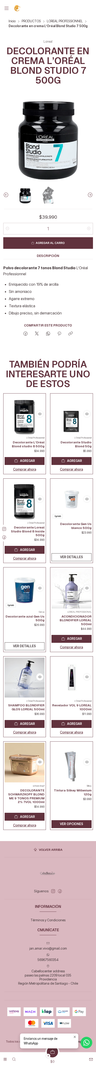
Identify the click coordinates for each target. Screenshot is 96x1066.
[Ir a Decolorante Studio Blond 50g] (71, 415)
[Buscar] (14, 1057)
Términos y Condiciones (48, 920)
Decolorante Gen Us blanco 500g (76, 526)
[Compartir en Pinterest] (59, 334)
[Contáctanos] (91, 1057)
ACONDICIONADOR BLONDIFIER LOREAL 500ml (76, 620)
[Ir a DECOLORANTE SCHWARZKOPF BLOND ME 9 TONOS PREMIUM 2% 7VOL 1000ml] (25, 763)
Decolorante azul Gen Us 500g (25, 618)
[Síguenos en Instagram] (53, 891)
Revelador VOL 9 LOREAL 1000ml (72, 707)
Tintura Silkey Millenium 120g (73, 792)
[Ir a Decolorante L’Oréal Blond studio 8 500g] (25, 415)
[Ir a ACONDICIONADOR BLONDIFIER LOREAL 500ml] (71, 588)
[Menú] (6, 8)
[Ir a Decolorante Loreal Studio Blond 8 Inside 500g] (25, 500)
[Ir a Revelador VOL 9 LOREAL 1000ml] (71, 678)
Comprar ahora (24, 469)
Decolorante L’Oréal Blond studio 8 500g (28, 444)
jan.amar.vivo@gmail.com (48, 948)
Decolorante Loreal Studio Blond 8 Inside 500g (28, 531)
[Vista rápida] (40, 414)
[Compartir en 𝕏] (37, 334)
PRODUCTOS (31, 21)
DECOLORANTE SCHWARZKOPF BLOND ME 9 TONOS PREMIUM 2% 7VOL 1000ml (26, 796)
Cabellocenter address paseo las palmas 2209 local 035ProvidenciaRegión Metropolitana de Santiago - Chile (48, 977)
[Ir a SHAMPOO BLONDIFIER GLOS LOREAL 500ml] (25, 678)
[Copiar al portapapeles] (70, 334)
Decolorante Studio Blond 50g (76, 444)
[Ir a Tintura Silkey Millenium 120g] (71, 763)
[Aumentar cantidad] (89, 228)
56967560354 (48, 960)
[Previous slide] (6, 195)
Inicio (12, 21)
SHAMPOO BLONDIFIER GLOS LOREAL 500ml (26, 707)
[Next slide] (89, 195)
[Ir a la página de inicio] (18, 8)
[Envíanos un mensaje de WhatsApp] (86, 1042)
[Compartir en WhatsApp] (48, 334)
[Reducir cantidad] (7, 228)
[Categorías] (5, 1057)
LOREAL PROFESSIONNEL (65, 21)
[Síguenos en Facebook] (60, 891)
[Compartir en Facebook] (25, 334)
